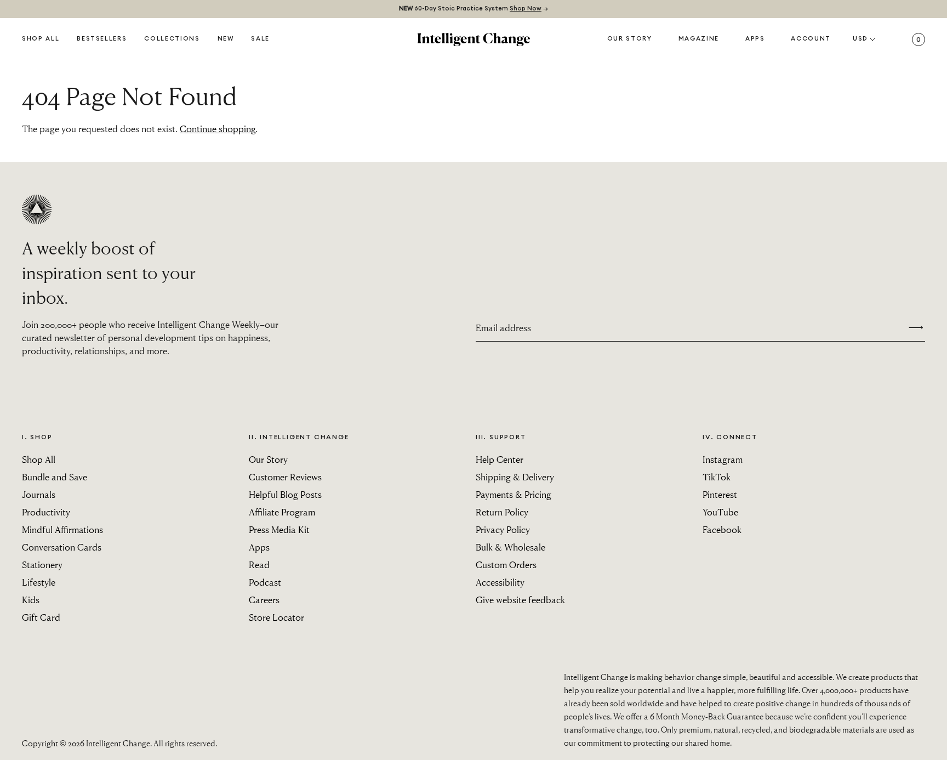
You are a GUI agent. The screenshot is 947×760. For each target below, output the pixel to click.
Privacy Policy (503, 529)
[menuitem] (226, 39)
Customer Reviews (285, 477)
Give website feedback (520, 599)
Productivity (46, 512)
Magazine (698, 39)
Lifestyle (38, 582)
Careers (264, 599)
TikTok (717, 477)
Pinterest (720, 494)
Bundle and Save (54, 477)
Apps (755, 39)
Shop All (40, 39)
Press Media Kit (279, 529)
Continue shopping (217, 128)
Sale (260, 39)
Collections (171, 39)
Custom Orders (506, 564)
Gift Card (41, 617)
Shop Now (525, 8)
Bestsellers (102, 39)
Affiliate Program (282, 512)
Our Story (629, 39)
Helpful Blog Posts (285, 494)
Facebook (722, 529)
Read (259, 564)
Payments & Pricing (513, 494)
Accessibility (500, 582)
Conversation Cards (61, 547)
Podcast (265, 582)
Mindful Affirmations (62, 529)
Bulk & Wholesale (510, 547)
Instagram (723, 459)
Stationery (42, 564)
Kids (30, 599)
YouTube (720, 512)
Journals (38, 494)
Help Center (499, 459)
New (226, 39)
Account (811, 39)
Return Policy (502, 512)
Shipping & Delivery (515, 477)
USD (860, 39)
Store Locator (276, 617)
